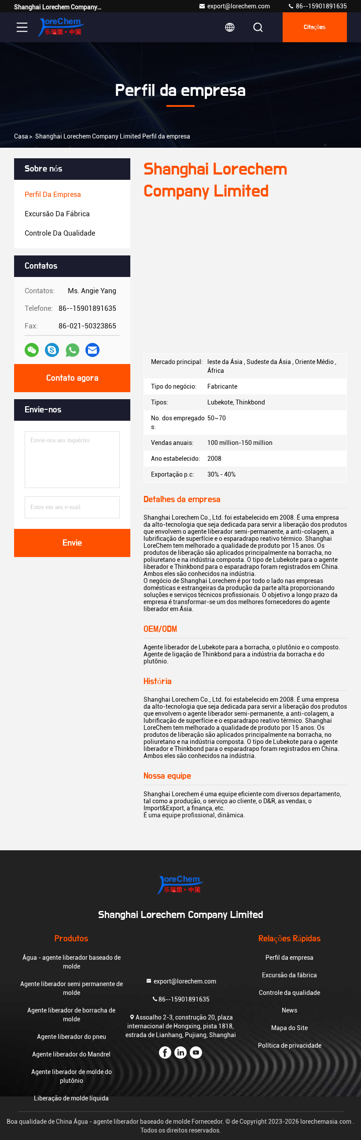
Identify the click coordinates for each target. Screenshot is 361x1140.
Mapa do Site (289, 1027)
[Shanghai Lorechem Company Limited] (61, 27)
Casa (21, 136)
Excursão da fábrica (289, 975)
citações (315, 27)
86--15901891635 (321, 6)
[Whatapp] (72, 350)
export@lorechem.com (238, 6)
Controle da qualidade (289, 992)
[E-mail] (92, 350)
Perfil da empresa (289, 957)
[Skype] (52, 350)
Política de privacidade (289, 1045)
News (289, 1010)
